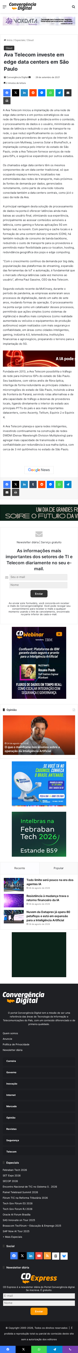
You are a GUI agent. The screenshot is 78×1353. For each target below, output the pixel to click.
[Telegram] (59, 92)
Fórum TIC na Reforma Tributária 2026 (25, 1197)
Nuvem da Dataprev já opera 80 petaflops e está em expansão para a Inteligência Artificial (48, 916)
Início (9, 40)
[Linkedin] (24, 92)
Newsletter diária (12, 1050)
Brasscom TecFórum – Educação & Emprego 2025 (32, 1225)
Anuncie (7, 1038)
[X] (15, 92)
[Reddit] (33, 92)
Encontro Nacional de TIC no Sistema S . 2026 (30, 1186)
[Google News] (39, 470)
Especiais (20, 40)
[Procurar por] (73, 8)
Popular (59, 868)
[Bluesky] (64, 1256)
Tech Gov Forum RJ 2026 (17, 1209)
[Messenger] (41, 92)
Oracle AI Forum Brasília (16, 1214)
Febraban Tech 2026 (15, 1169)
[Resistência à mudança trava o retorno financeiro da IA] (14, 900)
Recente (19, 868)
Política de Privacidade (16, 1044)
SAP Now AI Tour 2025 (16, 1231)
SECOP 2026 (10, 1181)
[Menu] (4, 8)
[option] (39, 735)
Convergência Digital (17, 77)
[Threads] (55, 1256)
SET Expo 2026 (12, 1175)
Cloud (30, 40)
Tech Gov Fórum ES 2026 (18, 1203)
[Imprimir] (7, 100)
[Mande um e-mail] (29, 77)
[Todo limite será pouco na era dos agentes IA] (14, 884)
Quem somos (10, 1033)
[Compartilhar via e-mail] (67, 92)
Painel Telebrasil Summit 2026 (20, 1192)
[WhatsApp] (50, 92)
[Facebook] (7, 92)
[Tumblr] (33, 484)
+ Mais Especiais (12, 1236)
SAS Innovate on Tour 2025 (19, 1220)
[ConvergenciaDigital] (22, 7)
